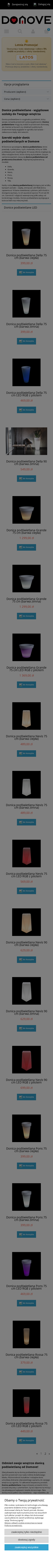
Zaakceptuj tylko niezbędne (26, 1532)
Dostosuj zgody (26, 1539)
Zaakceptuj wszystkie (26, 1547)
